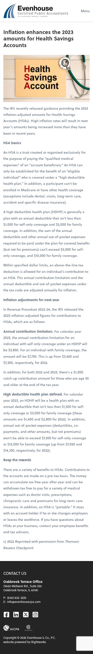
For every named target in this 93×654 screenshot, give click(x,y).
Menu (85, 10)
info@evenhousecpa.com (24, 602)
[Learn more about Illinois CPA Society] (28, 628)
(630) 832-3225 (16, 597)
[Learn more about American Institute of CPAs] (11, 628)
